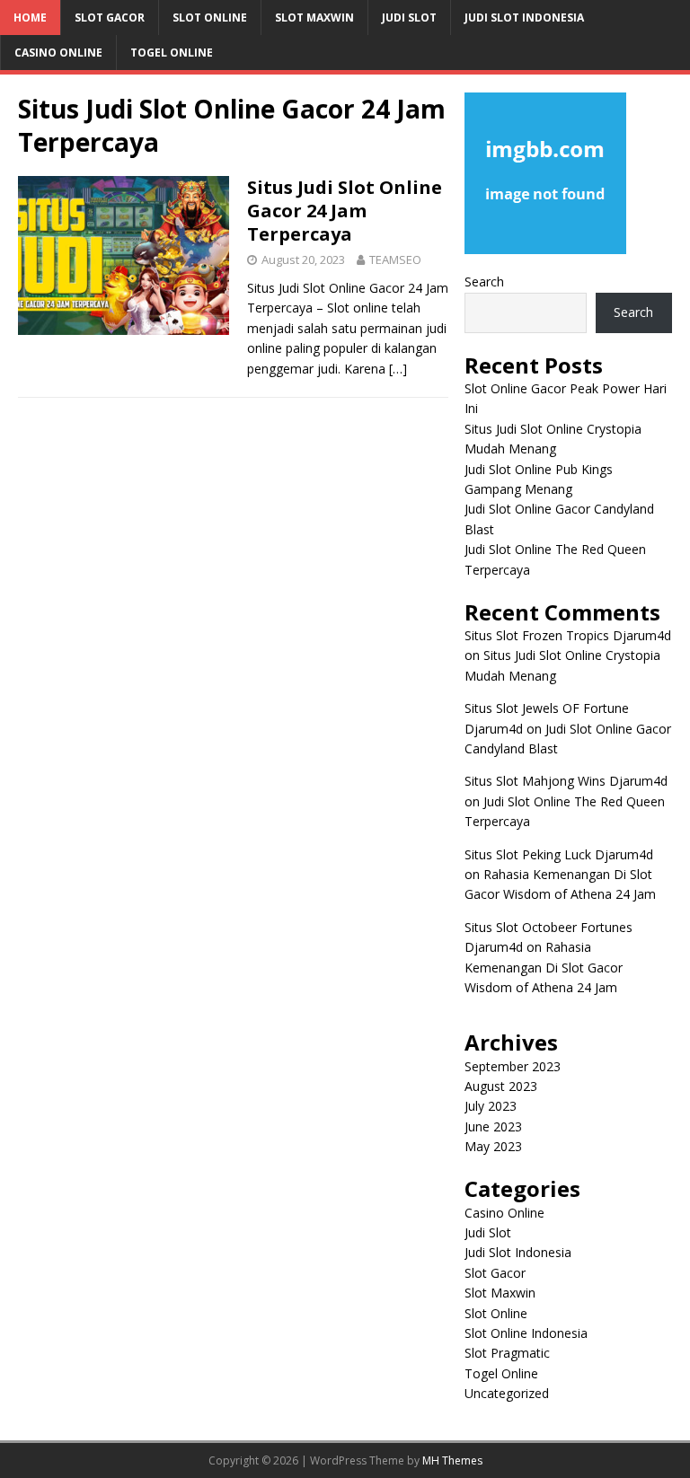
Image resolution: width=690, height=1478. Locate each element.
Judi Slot (409, 17)
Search (484, 281)
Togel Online (171, 52)
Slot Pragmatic (507, 1352)
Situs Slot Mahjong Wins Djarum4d (566, 780)
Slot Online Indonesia (526, 1333)
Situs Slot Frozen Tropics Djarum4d (567, 635)
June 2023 (493, 1126)
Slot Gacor (110, 17)
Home (30, 17)
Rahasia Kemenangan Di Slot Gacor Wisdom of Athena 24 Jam (543, 967)
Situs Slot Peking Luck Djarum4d (558, 854)
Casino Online (58, 52)
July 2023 (490, 1105)
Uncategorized (506, 1393)
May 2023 (493, 1146)
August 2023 (500, 1086)
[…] (398, 368)
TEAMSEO (395, 259)
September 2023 (512, 1066)
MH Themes (452, 1460)
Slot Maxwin (314, 17)
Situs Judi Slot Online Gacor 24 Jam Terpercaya (344, 210)
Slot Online (209, 17)
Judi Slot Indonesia (524, 17)
